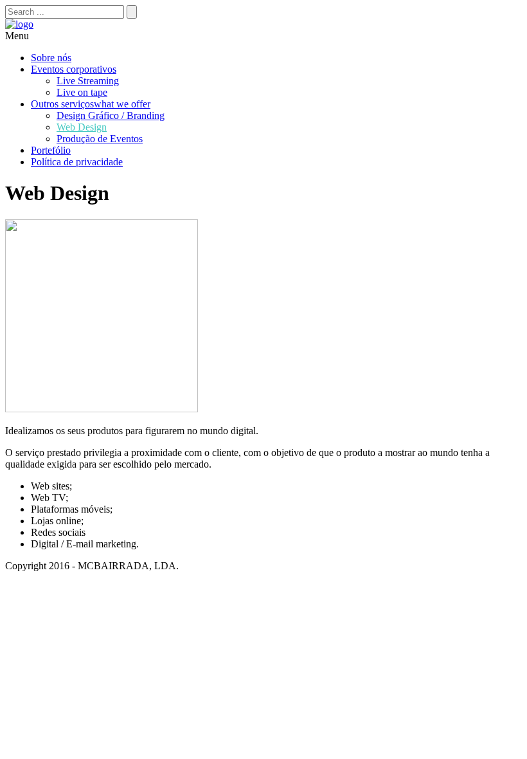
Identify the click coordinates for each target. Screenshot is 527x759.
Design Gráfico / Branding (111, 115)
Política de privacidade (77, 161)
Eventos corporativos (73, 69)
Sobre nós (51, 57)
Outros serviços (90, 103)
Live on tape (82, 92)
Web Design (82, 127)
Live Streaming (88, 80)
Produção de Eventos (100, 138)
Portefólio (51, 150)
